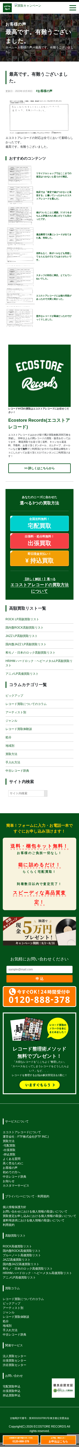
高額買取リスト (15, 1235)
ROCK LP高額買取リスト (22, 619)
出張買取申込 (11, 1391)
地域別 (10, 745)
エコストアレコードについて (22, 1132)
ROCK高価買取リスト (17, 1246)
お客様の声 (10, 1167)
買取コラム (12, 1288)
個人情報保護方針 (14, 1207)
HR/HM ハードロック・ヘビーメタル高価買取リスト (37, 1273)
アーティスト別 (16, 712)
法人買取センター (14, 1356)
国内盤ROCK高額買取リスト (25, 627)
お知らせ (9, 1181)
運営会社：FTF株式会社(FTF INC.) (26, 1136)
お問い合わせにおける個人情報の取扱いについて (35, 1211)
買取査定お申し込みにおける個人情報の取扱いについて (39, 1216)
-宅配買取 (9, 1145)
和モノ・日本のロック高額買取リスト (30, 652)
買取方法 (11, 753)
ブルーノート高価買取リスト (22, 1255)
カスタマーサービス (16, 1185)
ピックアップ (14, 695)
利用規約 (9, 1224)
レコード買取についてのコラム (26, 703)
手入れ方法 (13, 762)
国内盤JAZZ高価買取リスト (21, 1264)
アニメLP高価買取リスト (22, 673)
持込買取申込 (11, 1395)
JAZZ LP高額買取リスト (22, 635)
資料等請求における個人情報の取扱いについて (33, 1220)
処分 (8, 737)
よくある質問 (11, 1158)
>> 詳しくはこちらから (39, 468)
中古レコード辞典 (17, 770)
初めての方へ (11, 1172)
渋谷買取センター (14, 1365)
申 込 (40, 979)
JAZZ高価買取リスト (16, 1259)
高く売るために (13, 1163)
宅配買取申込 (11, 1386)
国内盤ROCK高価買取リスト (22, 1250)
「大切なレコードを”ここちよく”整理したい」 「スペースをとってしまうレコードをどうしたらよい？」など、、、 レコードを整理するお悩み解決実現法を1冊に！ (39, 1062)
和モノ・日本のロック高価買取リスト (28, 1268)
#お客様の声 (44, 90)
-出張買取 (9, 1150)
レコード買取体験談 (19, 728)
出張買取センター (14, 1360)
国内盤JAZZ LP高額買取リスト (26, 644)
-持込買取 (9, 1154)
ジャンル (11, 720)
